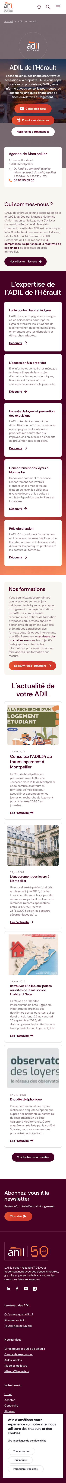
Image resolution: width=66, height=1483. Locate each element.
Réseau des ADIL (15, 1320)
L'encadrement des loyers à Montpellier (29, 878)
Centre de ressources (18, 1354)
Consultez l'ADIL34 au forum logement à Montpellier (31, 762)
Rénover (9, 1411)
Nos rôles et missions (23, 261)
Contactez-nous (36, 109)
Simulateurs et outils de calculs (24, 1349)
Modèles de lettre (15, 1365)
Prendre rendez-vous (35, 120)
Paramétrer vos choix (25, 1469)
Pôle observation (21, 528)
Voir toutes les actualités (33, 1157)
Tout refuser (20, 1460)
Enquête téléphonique (26, 1099)
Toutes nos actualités (18, 1326)
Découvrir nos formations (30, 666)
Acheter (9, 1400)
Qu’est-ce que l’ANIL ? (18, 1314)
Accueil (8, 21)
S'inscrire (16, 1216)
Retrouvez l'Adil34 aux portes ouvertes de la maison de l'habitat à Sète (31, 990)
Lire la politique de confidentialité (27, 1440)
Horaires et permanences (33, 132)
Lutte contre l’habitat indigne (30, 310)
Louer (8, 1394)
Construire (11, 1405)
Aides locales (13, 1360)
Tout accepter (21, 1451)
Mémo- (16, 1371)
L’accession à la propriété (27, 363)
